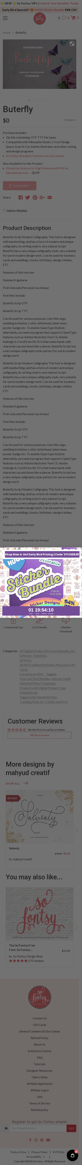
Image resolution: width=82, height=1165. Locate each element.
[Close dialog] (79, 550)
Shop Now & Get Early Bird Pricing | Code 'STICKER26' (42, 554)
